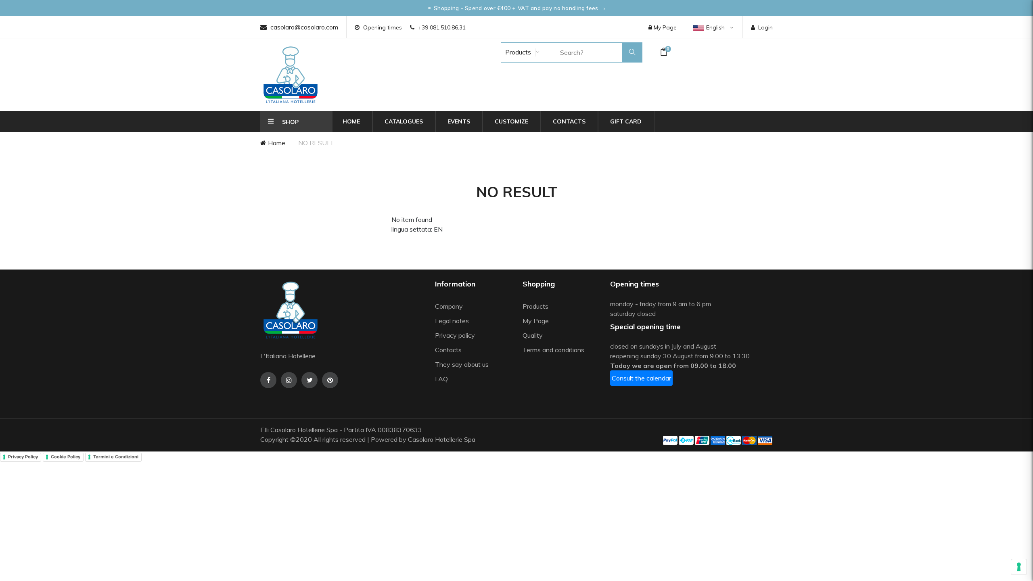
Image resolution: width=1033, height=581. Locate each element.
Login (765, 27)
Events (458, 121)
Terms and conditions (553, 350)
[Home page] (290, 74)
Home (351, 121)
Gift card (626, 121)
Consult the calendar (641, 378)
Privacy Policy (23, 457)
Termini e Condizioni (115, 457)
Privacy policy (455, 335)
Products (517, 52)
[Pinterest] (330, 380)
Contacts (569, 121)
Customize (511, 121)
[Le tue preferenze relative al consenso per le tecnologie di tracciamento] (1019, 567)
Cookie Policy (65, 457)
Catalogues (404, 121)
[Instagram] (289, 380)
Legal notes (452, 321)
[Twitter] (309, 380)
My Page (664, 27)
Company (449, 306)
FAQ (441, 379)
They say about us (462, 364)
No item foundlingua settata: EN (417, 224)
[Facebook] (268, 380)
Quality (533, 335)
